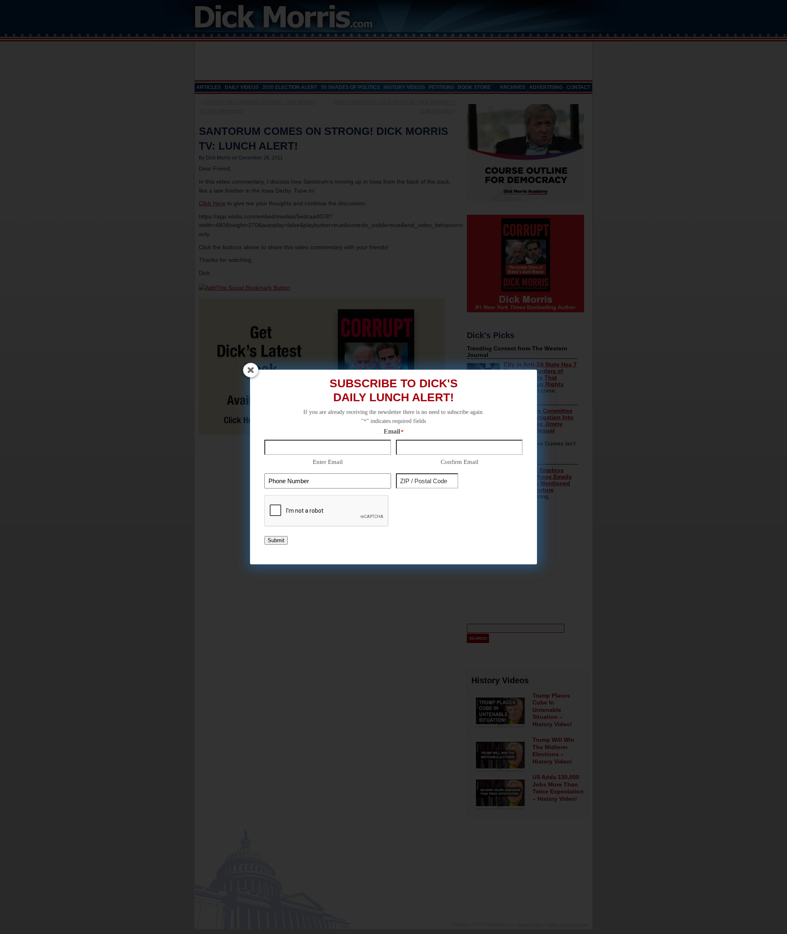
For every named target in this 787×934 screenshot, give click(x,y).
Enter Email (328, 462)
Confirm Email (459, 462)
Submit (276, 540)
